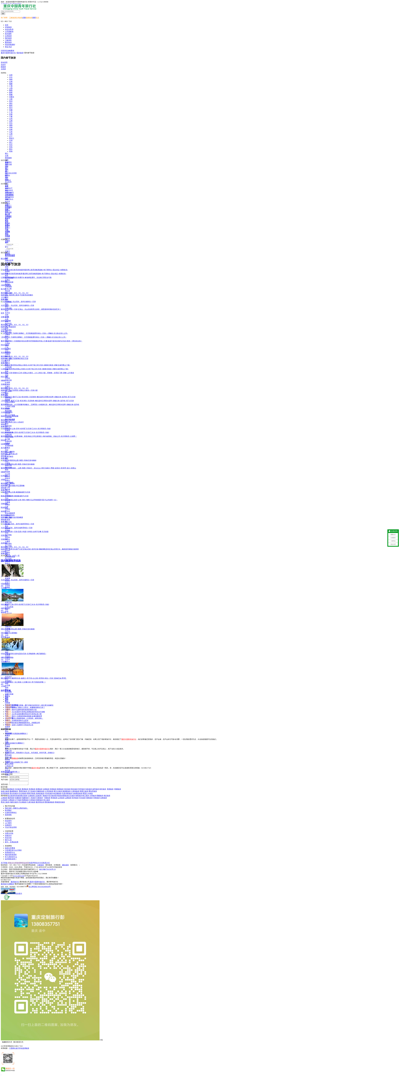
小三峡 (7, 487)
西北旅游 (24, 795)
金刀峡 (7, 439)
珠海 (6, 371)
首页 (6, 25)
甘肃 (10, 114)
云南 (10, 81)
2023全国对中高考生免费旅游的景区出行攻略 (28, 712)
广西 (10, 86)
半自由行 (8, 216)
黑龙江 (11, 138)
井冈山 (7, 539)
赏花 (6, 229)
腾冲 (6, 424)
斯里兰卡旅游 (88, 793)
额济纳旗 (8, 411)
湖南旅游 (89, 798)
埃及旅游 (88, 789)
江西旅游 (11, 800)
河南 (10, 127)
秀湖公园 (8, 757)
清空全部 (11, 255)
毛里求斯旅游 (67, 793)
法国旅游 (46, 789)
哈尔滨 (7, 201)
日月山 (7, 631)
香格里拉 (8, 162)
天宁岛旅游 (31, 791)
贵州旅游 (58, 795)
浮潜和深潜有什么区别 (20, 720)
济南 (6, 315)
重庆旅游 (11, 798)
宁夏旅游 (47, 798)
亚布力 (7, 563)
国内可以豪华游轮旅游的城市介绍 (24, 709)
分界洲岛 (8, 330)
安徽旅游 (18, 798)
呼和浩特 (8, 426)
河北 (10, 123)
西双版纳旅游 (49, 802)
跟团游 (3, 67)
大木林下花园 (10, 406)
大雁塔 (7, 541)
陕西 (10, 90)
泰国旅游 (60, 789)
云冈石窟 (8, 367)
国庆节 (7, 235)
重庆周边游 (40, 802)
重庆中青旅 (36, 768)
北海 (6, 156)
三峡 (10, 99)
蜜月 (6, 220)
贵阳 (6, 687)
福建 (10, 84)
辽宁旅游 (18, 800)
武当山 (7, 363)
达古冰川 (8, 676)
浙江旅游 (46, 800)
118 (13, 556)
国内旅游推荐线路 (11, 560)
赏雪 (6, 227)
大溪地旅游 (75, 791)
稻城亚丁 (8, 206)
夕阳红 (7, 231)
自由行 (3, 64)
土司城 (7, 685)
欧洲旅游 (10, 789)
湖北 (10, 103)
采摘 (6, 225)
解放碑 (7, 476)
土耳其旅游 (49, 791)
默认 (2, 258)
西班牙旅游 (31, 793)
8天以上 (8, 180)
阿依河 (7, 478)
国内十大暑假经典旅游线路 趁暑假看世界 (27, 716)
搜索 (3, 13)
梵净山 (7, 378)
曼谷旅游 (74, 789)
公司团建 (9, 31)
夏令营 (7, 218)
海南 (10, 79)
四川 (10, 108)
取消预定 (8, 810)
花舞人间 (8, 751)
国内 (8, 705)
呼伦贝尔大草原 (11, 173)
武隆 (24, 17)
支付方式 (39, 863)
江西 (10, 134)
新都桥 (7, 587)
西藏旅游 (15, 758)
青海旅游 (54, 798)
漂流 (6, 233)
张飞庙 (7, 489)
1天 (6, 165)
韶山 (6, 493)
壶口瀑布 (8, 543)
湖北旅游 (106, 795)
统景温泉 (8, 755)
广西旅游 (44, 795)
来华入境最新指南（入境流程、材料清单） (27, 718)
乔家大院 (8, 308)
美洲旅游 (32, 789)
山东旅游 (61, 798)
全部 (10, 75)
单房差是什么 (10, 852)
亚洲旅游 (25, 1048)
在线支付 (8, 835)
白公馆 (7, 474)
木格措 (7, 637)
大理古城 (8, 613)
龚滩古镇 (8, 380)
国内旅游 (20, 53)
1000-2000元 (9, 192)
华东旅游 (17, 795)
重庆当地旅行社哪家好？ (15, 743)
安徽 (10, 110)
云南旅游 (31, 795)
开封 (6, 450)
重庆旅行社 (15, 882)
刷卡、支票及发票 (11, 842)
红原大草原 (9, 607)
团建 (6, 209)
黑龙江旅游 (5, 802)
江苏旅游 (4, 800)
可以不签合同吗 (11, 827)
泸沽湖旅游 (22, 802)
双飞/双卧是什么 (11, 857)
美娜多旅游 (40, 791)
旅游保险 (8, 815)
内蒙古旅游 (14, 802)
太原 (6, 319)
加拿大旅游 (5, 791)
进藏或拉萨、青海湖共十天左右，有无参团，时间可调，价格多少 (30, 753)
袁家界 (7, 727)
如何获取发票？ (11, 859)
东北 (10, 145)
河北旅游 (82, 798)
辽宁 (10, 136)
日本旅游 (18, 789)
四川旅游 (51, 795)
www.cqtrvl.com (18, 876)
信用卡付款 (9, 833)
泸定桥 (7, 585)
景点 (6, 701)
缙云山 (7, 511)
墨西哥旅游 (23, 791)
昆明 (6, 267)
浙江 (10, 142)
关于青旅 (4, 863)
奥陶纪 (7, 271)
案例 (12, 50)
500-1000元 (9, 190)
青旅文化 (11, 863)
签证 (8, 47)
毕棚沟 (7, 735)
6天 (6, 175)
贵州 (10, 101)
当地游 (3, 69)
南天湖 (7, 770)
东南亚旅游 (40, 793)
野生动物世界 (10, 513)
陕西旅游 (25, 800)
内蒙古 (11, 97)
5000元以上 (9, 199)
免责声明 (32, 863)
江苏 (10, 132)
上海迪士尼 (9, 766)
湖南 (10, 125)
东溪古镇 (8, 602)
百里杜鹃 (8, 441)
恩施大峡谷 (9, 456)
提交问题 (4, 787)
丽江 (6, 153)
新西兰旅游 (84, 791)
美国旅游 (110, 789)
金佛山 (7, 280)
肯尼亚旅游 (5, 793)
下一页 (17, 556)
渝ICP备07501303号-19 (47, 869)
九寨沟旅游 (31, 802)
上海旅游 (4, 798)
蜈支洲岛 (8, 332)
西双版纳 (8, 158)
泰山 (6, 304)
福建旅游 (25, 798)
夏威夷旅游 (14, 791)
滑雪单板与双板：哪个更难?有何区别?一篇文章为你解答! (33, 705)
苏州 (6, 297)
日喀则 (7, 384)
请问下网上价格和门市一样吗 (17, 762)
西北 (10, 149)
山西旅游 (68, 798)
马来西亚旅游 (77, 793)
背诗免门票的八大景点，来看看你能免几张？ (28, 707)
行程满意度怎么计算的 (13, 850)
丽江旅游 (85, 795)
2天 (6, 167)
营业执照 (25, 863)
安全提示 (18, 893)
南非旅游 (102, 789)
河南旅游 (96, 798)
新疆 (34, 17)
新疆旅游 (39, 800)
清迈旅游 (67, 789)
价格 (5, 258)
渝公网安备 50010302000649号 (40, 887)
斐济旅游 (81, 789)
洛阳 (6, 393)
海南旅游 (78, 795)
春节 (6, 222)
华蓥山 (7, 509)
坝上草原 (8, 546)
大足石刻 (8, 212)
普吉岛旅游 (14, 793)
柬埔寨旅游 (66, 791)
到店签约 (8, 821)
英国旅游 (53, 789)
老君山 (7, 661)
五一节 (7, 214)
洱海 (6, 611)
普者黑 (7, 430)
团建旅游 (29, 17)
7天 (6, 178)
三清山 (7, 343)
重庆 (10, 105)
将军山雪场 (9, 764)
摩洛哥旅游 (93, 791)
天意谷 (7, 659)
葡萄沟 (7, 554)
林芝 (6, 275)
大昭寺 (7, 354)
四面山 (7, 480)
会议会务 (9, 29)
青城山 (7, 504)
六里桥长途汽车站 (15, 1048)
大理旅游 (92, 795)
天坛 (6, 533)
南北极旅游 (57, 793)
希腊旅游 (117, 789)
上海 (10, 88)
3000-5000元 (9, 197)
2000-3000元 (9, 195)
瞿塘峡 (7, 530)
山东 (10, 118)
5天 (6, 173)
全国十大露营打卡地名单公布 (22, 725)
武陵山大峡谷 (10, 402)
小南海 (7, 520)
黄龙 (6, 247)
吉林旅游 (103, 798)
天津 (10, 140)
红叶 (6, 211)
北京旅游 (71, 795)
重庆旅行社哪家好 (7, 884)
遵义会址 (8, 522)
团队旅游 (65, 865)
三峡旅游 (12, 17)
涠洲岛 (7, 241)
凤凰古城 (8, 164)
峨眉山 (7, 175)
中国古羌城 (9, 694)
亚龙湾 (7, 360)
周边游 (7, 291)
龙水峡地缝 (9, 445)
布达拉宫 (8, 323)
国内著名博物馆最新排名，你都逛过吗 (26, 723)
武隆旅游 (65, 795)
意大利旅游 (22, 793)
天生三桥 (8, 288)
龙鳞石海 (8, 435)
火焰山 (7, 552)
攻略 (9, 50)
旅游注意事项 (10, 848)
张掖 (6, 742)
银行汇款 (8, 840)
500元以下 (8, 188)
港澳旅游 (39, 789)
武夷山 (7, 387)
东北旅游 (10, 795)
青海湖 (7, 578)
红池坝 (7, 382)
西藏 (10, 94)
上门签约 (8, 823)
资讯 (5, 50)
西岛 (6, 469)
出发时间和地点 (11, 812)
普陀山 (7, 537)
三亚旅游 (37, 795)
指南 (6, 699)
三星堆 (7, 502)
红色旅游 (19, 17)
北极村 (7, 746)
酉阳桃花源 (9, 282)
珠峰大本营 (9, 260)
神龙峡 (7, 472)
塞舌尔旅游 (58, 791)
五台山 (7, 312)
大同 (6, 635)
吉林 (10, 129)
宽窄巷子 (8, 681)
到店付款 (8, 838)
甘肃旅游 (39, 798)
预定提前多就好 (11, 854)
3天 (6, 169)
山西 (10, 121)
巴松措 (7, 703)
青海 (10, 151)
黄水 (6, 526)
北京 (37, 17)
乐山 (6, 498)
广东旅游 (32, 798)
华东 (10, 147)
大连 (6, 339)
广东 (10, 112)
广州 (6, 347)
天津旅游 (32, 800)
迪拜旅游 (95, 789)
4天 (6, 171)
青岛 (6, 310)
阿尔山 (7, 744)
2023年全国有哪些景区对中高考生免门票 (27, 714)
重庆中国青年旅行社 (8, 53)
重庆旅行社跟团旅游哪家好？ (17, 733)
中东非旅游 (48, 793)
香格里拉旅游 (60, 802)
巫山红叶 (8, 182)
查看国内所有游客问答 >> (10, 772)
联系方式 (46, 863)
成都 (6, 737)
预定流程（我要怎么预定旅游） (16, 808)
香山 (6, 731)
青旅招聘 (18, 863)
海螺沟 (7, 448)
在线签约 (8, 825)
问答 (2, 50)
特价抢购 (10, 44)
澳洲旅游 (25, 789)
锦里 (6, 683)
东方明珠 (8, 535)
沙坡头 (7, 463)
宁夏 (10, 116)
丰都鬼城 (8, 286)
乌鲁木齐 (8, 626)
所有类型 (4, 62)
